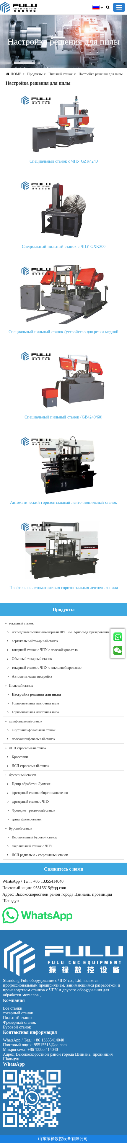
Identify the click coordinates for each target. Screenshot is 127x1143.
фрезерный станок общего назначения (40, 793)
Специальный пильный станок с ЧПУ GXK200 (63, 246)
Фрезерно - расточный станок (33, 810)
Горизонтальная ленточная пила (35, 703)
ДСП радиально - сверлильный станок (40, 855)
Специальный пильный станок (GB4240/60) (63, 417)
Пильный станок (60, 74)
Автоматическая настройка (32, 676)
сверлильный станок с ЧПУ (32, 846)
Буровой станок (20, 828)
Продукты (35, 74)
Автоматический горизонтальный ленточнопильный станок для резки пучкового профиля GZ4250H (63, 504)
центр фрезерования (27, 819)
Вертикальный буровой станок (34, 837)
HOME (16, 74)
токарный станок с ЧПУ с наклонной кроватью (47, 667)
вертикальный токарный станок (35, 641)
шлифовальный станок (25, 721)
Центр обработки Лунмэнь (31, 784)
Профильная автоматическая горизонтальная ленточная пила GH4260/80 (63, 589)
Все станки (12, 1008)
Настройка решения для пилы (101, 74)
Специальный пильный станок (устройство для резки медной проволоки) (63, 333)
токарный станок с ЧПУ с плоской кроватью (45, 650)
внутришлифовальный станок (34, 730)
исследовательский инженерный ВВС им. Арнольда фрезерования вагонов (67, 632)
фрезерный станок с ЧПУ (31, 801)
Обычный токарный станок (32, 659)
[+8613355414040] (117, 636)
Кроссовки (20, 757)
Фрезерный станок (22, 775)
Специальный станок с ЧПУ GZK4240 (64, 161)
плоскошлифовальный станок (33, 739)
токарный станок (21, 623)
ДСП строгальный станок (27, 748)
